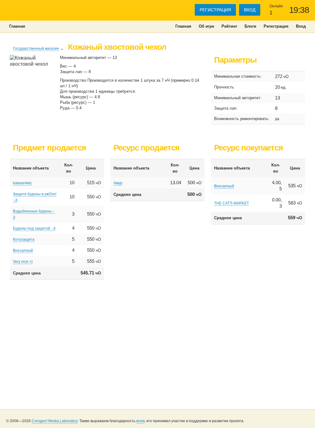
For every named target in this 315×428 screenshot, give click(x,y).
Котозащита (23, 239)
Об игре (206, 26)
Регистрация (215, 9)
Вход (249, 9)
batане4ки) (22, 183)
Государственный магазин (36, 48)
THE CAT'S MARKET (231, 203)
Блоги (250, 26)
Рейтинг (229, 26)
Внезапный (23, 250)
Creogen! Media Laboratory (55, 421)
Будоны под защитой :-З (34, 228)
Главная (183, 26)
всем (140, 421)
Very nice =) (23, 261)
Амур (118, 183)
